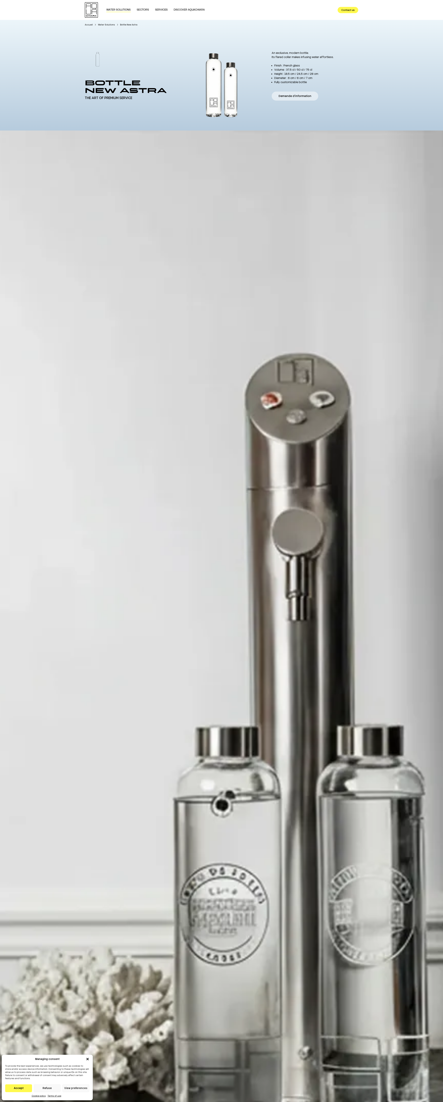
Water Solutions (106, 24)
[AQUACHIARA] (91, 10)
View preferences (75, 1088)
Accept (19, 1088)
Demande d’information (295, 96)
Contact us (348, 10)
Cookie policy (39, 1096)
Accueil (89, 24)
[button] (87, 1059)
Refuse (47, 1088)
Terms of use (54, 1096)
